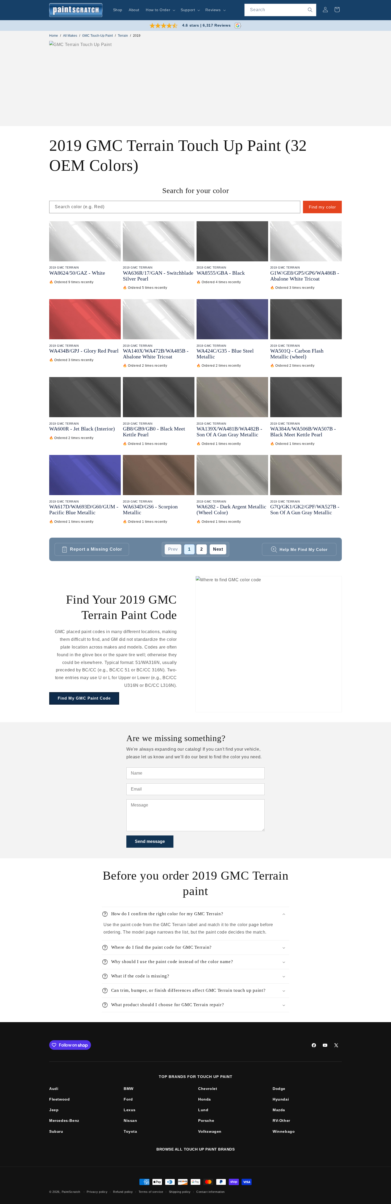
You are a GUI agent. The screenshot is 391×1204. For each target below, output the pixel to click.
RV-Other (281, 1120)
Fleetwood (59, 1099)
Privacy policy (97, 1191)
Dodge (279, 1088)
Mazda (279, 1110)
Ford (128, 1099)
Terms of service (151, 1191)
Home (53, 35)
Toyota (130, 1131)
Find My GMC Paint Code (84, 698)
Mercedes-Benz (64, 1120)
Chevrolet (207, 1088)
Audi (53, 1088)
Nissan (130, 1120)
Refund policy (123, 1191)
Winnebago (284, 1131)
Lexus (130, 1110)
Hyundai (281, 1099)
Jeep (54, 1110)
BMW (129, 1088)
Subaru (56, 1131)
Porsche (206, 1120)
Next (218, 549)
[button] (160, 9)
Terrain (123, 35)
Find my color (322, 207)
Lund (203, 1110)
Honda (204, 1099)
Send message (150, 841)
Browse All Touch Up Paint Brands (195, 1149)
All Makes (70, 35)
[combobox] (280, 10)
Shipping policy (180, 1191)
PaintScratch (71, 1191)
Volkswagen (210, 1131)
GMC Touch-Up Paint (97, 35)
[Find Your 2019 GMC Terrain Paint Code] (269, 644)
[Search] (310, 10)
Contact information (210, 1191)
